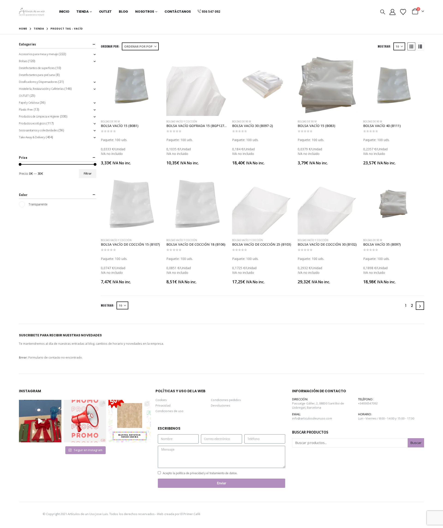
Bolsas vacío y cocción (181, 121)
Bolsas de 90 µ (110, 121)
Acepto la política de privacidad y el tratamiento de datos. (200, 473)
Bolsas (23, 61)
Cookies (161, 400)
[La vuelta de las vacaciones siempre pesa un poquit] (129, 421)
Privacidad (163, 405)
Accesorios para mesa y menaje (38, 54)
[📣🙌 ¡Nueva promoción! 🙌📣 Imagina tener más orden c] (85, 421)
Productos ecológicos (32, 123)
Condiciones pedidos (226, 400)
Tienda (82, 11)
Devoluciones (220, 405)
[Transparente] (22, 204)
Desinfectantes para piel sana (37, 75)
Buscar (416, 442)
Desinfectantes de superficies (37, 68)
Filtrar (88, 173)
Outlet (105, 11)
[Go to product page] (131, 85)
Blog (123, 11)
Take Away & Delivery (32, 137)
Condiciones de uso (169, 411)
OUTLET (24, 96)
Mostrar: (384, 46)
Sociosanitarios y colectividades (38, 130)
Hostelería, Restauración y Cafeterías (41, 89)
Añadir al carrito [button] (154, 62)
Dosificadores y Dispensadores (38, 82)
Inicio (64, 11)
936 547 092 (211, 11)
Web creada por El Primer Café (178, 514)
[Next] (420, 306)
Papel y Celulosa (29, 103)
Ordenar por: (110, 46)
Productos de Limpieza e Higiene (39, 116)
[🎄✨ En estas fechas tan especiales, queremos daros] (40, 421)
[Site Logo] (32, 11)
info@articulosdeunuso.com (312, 418)
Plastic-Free (26, 110)
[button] (383, 12)
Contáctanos (178, 11)
